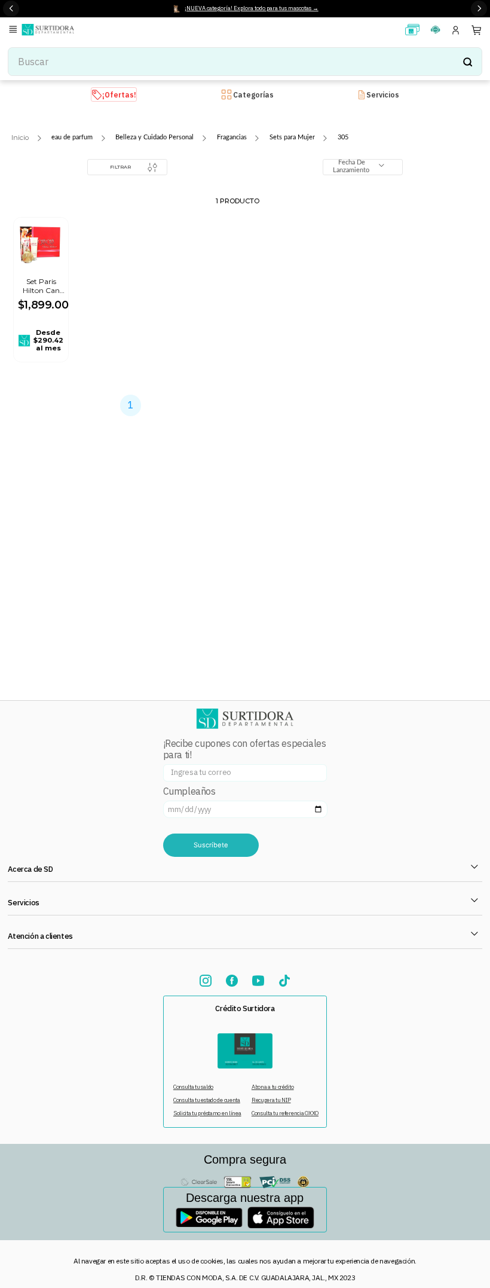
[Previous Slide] (11, 9)
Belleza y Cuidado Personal (154, 137)
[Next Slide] (479, 9)
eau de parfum (72, 137)
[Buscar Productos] (467, 61)
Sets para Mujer (292, 137)
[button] (15, 30)
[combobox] (245, 61)
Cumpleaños (189, 791)
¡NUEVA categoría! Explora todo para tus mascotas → (251, 8)
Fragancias (232, 137)
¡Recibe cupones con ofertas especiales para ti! (244, 749)
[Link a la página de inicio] (20, 137)
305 (343, 137)
